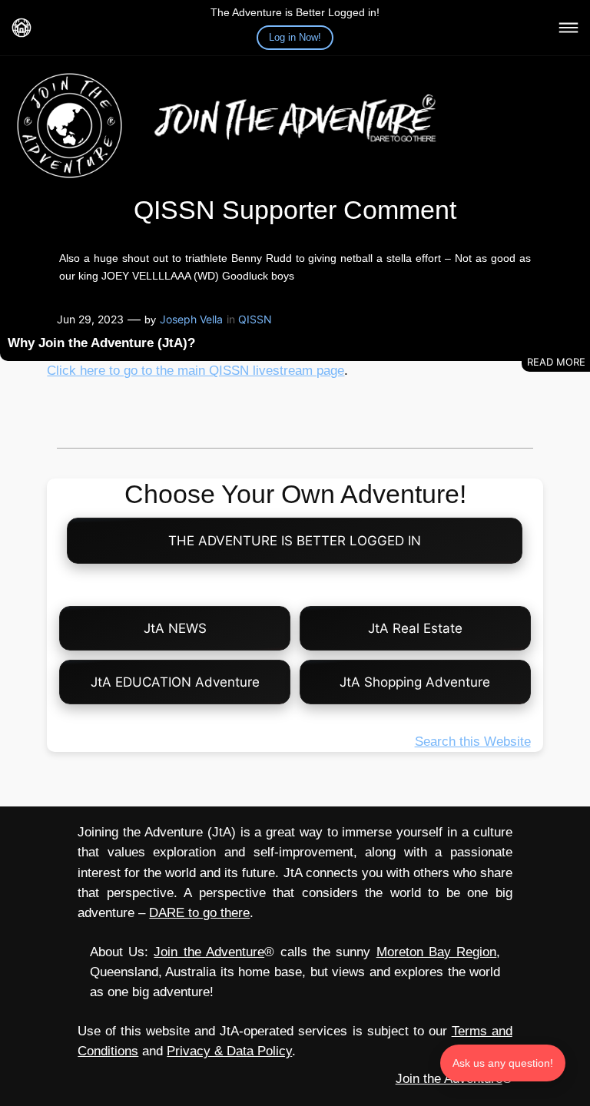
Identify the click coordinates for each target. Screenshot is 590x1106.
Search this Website (473, 741)
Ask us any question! (502, 1063)
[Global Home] (21, 28)
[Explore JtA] (568, 28)
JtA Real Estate (415, 628)
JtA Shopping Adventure (415, 682)
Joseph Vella (191, 319)
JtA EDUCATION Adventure (175, 682)
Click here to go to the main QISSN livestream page (195, 370)
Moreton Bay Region (436, 952)
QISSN (255, 319)
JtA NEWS (175, 628)
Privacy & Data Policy (229, 1051)
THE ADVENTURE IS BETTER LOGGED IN (295, 540)
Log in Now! (295, 37)
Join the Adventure (209, 952)
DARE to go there (199, 913)
